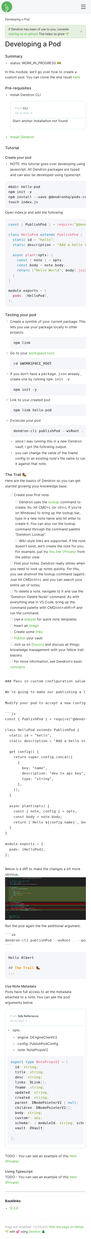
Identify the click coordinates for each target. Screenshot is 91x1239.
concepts (17, 667)
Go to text (23, 113)
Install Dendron (22, 137)
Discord (38, 644)
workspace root (41, 353)
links (39, 632)
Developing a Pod (17, 19)
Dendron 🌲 (37, 1231)
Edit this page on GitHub (67, 1227)
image (34, 625)
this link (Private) (62, 551)
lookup (53, 502)
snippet (30, 619)
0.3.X (14, 1208)
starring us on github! (23, 34)
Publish (19, 638)
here (76, 77)
